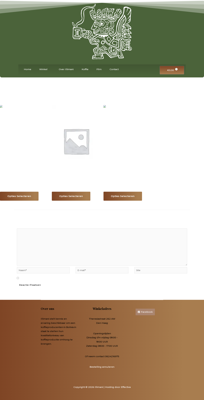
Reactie (22, 226)
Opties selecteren (19, 196)
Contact (114, 69)
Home (27, 69)
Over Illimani (66, 69)
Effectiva (126, 387)
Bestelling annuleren (102, 366)
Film (99, 69)
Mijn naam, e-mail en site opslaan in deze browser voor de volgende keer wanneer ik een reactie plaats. (81, 278)
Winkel (43, 69)
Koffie (85, 69)
